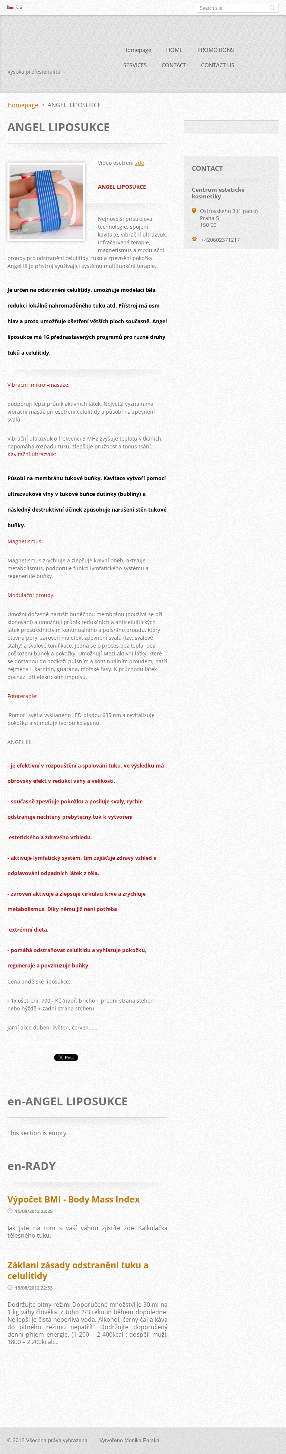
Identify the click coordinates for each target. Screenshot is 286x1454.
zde (139, 162)
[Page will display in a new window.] (46, 239)
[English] (19, 7)
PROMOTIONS (215, 49)
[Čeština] (10, 7)
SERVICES (135, 65)
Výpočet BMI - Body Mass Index (73, 1199)
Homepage (137, 49)
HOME (174, 49)
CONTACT (174, 65)
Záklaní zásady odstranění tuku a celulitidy (78, 1270)
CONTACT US (217, 65)
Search (272, 8)
